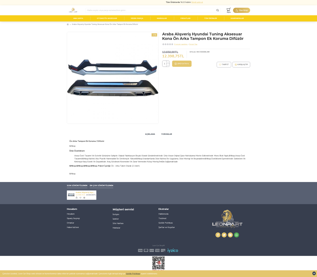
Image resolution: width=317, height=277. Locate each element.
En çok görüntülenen (101, 186)
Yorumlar (166, 134)
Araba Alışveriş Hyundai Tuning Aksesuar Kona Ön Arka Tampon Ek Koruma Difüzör (85, 192)
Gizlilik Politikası (133, 273)
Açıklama (150, 134)
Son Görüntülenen (77, 186)
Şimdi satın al (190, 2)
